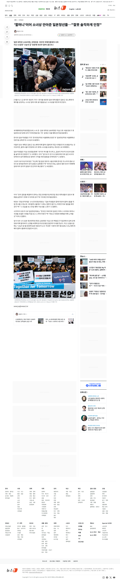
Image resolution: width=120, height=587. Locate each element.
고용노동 (31, 500)
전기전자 (104, 496)
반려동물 (44, 548)
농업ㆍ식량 (32, 502)
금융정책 (92, 494)
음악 (55, 533)
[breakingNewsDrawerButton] (9, 5)
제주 (55, 517)
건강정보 (44, 539)
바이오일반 (32, 533)
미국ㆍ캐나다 (45, 494)
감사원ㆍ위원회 (9, 496)
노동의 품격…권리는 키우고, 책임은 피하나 (96, 419)
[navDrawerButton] (6, 5)
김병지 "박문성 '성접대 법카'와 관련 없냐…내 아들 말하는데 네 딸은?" (98, 294)
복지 (18, 498)
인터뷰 (55, 537)
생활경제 (104, 504)
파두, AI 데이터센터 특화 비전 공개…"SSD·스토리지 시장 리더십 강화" (55, 320)
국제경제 (44, 504)
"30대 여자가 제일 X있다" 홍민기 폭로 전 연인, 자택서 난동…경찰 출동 (97, 262)
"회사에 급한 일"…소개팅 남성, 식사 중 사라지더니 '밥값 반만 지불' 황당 (98, 278)
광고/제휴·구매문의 (55, 561)
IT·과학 (19, 523)
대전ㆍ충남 (56, 504)
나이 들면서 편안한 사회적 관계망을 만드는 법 (96, 399)
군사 (79, 494)
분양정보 (7, 530)
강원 (55, 500)
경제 (30, 489)
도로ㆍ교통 (44, 546)
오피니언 (83, 392)
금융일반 (92, 491)
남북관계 (80, 502)
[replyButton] (7, 32)
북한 (79, 489)
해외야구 (68, 528)
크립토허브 (41, 9)
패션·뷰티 (104, 507)
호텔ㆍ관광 (105, 511)
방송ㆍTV (56, 528)
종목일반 (68, 541)
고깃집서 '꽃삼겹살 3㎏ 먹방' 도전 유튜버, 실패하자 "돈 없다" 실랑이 (97, 270)
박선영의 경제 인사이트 (94, 425)
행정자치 (56, 491)
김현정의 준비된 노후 (93, 396)
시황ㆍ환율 (93, 502)
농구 (67, 537)
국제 (43, 489)
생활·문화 (45, 523)
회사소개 (44, 561)
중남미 (43, 502)
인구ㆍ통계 (32, 498)
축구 (67, 530)
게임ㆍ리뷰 (20, 537)
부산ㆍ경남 (56, 513)
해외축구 (68, 533)
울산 (55, 515)
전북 (55, 507)
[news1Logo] (12, 570)
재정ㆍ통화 (32, 494)
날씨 (18, 504)
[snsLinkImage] (104, 577)
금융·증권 (93, 489)
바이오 (31, 523)
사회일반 (19, 511)
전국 (55, 489)
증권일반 (92, 500)
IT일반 (19, 533)
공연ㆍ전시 (44, 526)
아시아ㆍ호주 (45, 496)
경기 (55, 496)
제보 (114, 5)
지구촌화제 (44, 513)
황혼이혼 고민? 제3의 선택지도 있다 (96, 409)
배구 (67, 535)
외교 (67, 489)
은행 (91, 496)
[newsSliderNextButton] (105, 64)
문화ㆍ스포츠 (81, 500)
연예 (81, 159)
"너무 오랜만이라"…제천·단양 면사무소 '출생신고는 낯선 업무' (99, 1)
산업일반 (104, 491)
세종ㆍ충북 (56, 502)
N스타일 (56, 539)
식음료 (104, 509)
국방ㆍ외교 (69, 491)
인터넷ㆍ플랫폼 (21, 526)
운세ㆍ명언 (44, 543)
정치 (6, 489)
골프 (67, 539)
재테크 (91, 504)
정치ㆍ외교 (81, 491)
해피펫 (48, 9)
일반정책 (7, 528)
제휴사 (92, 523)
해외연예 (56, 535)
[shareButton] (7, 27)
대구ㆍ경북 (56, 511)
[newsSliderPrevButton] (100, 64)
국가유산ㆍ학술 (46, 533)
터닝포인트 (105, 535)
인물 (18, 507)
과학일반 (19, 539)
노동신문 (78, 9)
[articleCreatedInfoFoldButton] (32, 35)
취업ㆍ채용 (105, 513)
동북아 (43, 491)
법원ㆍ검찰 (20, 494)
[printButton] (7, 42)
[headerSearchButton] (12, 5)
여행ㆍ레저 (44, 541)
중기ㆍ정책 (105, 500)
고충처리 (75, 561)
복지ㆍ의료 (32, 526)
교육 (18, 496)
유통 (103, 502)
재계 (103, 494)
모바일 (19, 530)
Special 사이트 (107, 523)
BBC (91, 526)
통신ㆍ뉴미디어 (21, 528)
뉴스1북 (104, 537)
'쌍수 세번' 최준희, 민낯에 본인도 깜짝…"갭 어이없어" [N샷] (92, 94)
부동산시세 (8, 533)
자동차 (104, 498)
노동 (18, 500)
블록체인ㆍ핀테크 (94, 507)
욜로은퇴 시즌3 (92, 406)
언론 (43, 537)
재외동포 (68, 496)
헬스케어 (31, 530)
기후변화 (44, 507)
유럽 (43, 498)
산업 (103, 489)
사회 (15, 20)
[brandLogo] (60, 7)
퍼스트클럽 (105, 539)
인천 (55, 498)
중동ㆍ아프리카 (46, 500)
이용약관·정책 (66, 561)
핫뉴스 (82, 256)
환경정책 (31, 504)
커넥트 (110, 5)
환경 (18, 502)
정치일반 (7, 498)
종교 (43, 530)
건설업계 (7, 535)
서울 (55, 494)
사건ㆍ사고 (20, 491)
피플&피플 (44, 511)
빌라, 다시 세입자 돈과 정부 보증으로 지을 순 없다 (96, 429)
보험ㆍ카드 (93, 498)
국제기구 (44, 509)
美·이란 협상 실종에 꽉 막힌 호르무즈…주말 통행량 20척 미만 (63, 1)
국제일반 (44, 515)
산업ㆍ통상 (32, 496)
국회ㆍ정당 (8, 494)
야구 (67, 526)
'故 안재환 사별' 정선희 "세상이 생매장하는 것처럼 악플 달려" (92, 86)
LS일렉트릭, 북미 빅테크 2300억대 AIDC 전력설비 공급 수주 (25, 320)
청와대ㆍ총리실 (9, 491)
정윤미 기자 (20, 31)
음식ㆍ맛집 (44, 552)
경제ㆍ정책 (32, 491)
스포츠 (82, 181)
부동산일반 (8, 526)
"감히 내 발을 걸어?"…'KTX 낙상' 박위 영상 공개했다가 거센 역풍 (97, 286)
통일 (67, 494)
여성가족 (19, 509)
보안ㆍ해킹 (20, 535)
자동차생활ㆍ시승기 (47, 550)
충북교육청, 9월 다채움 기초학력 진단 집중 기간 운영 (29, 1)
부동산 (7, 523)
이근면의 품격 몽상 (93, 416)
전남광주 (56, 509)
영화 (55, 530)
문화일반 (44, 535)
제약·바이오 (32, 528)
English (71, 9)
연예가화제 (56, 526)
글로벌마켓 (93, 528)
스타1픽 (104, 530)
